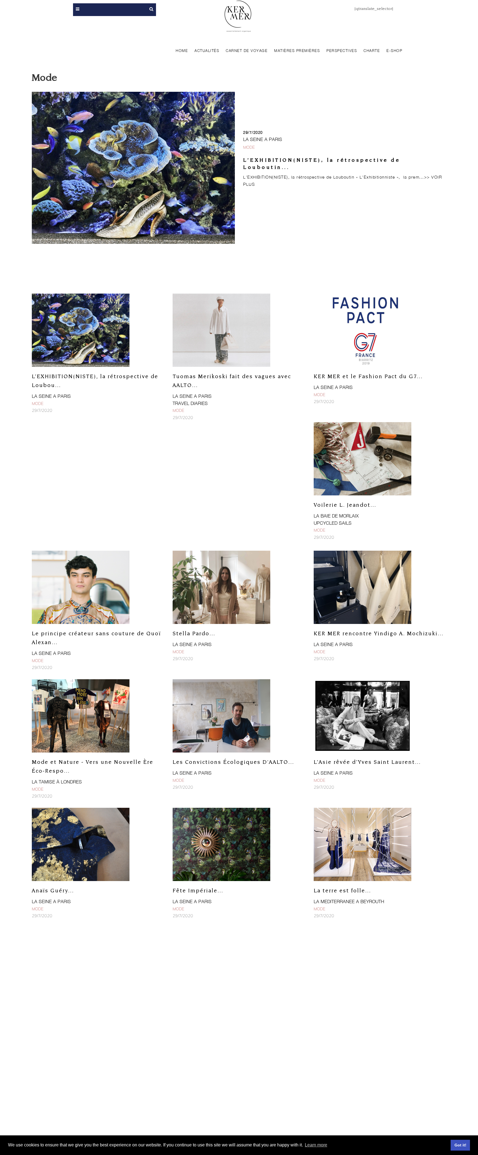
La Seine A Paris (262, 139)
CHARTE (371, 50)
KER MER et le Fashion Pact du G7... (368, 376)
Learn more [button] (316, 1145)
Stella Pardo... (194, 633)
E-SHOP (394, 50)
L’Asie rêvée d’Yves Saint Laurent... (367, 762)
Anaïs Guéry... (53, 890)
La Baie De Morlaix (336, 516)
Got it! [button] (460, 1145)
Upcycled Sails (333, 523)
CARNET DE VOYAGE (246, 50)
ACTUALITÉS (206, 50)
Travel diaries (190, 403)
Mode (249, 147)
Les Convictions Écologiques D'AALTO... (233, 762)
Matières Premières (297, 50)
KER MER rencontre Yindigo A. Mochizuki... (378, 633)
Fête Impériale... (198, 890)
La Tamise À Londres (57, 782)
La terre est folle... (342, 890)
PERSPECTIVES (341, 50)
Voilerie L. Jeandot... (345, 505)
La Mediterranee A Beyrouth (349, 901)
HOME (182, 50)
